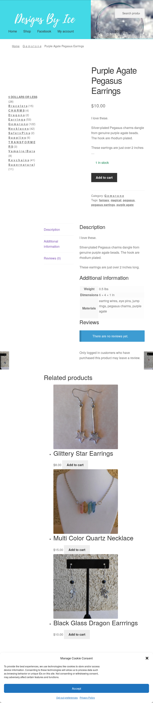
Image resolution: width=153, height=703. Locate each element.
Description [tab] (52, 229)
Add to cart (104, 177)
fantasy (104, 200)
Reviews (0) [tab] (52, 258)
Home (12, 31)
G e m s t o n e (32, 46)
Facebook (44, 31)
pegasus (129, 200)
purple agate (125, 205)
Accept (76, 688)
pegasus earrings (103, 205)
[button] (147, 658)
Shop (27, 31)
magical (116, 200)
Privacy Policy (87, 697)
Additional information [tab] (52, 244)
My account (66, 31)
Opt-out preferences (67, 697)
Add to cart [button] (75, 464)
